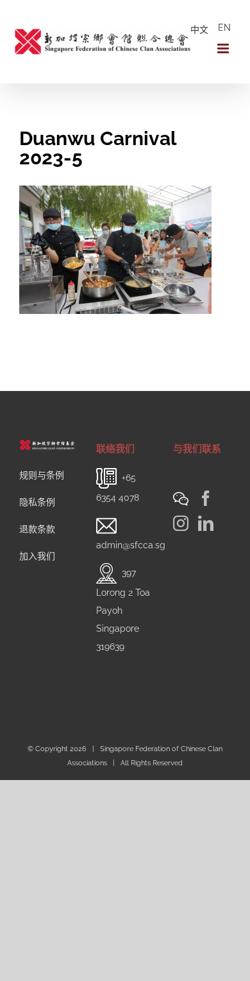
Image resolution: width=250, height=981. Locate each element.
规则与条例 (41, 475)
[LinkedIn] (205, 523)
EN (224, 27)
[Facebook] (205, 498)
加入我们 (37, 556)
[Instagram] (180, 523)
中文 (199, 29)
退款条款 (37, 529)
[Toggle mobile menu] (224, 48)
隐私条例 (37, 502)
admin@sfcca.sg (130, 545)
